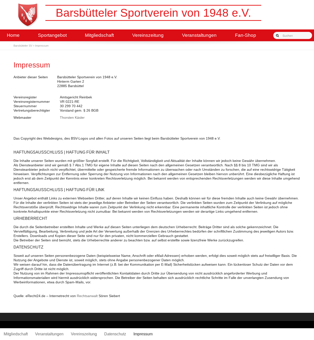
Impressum (143, 334)
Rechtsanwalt (87, 296)
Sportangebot (52, 35)
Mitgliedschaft (99, 35)
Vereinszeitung (148, 35)
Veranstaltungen (199, 35)
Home (13, 35)
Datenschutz (115, 334)
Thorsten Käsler (72, 117)
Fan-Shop (245, 35)
